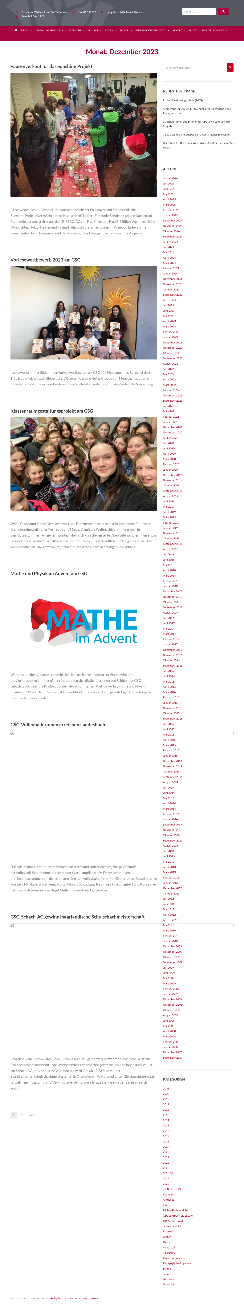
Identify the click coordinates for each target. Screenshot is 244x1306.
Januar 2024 (170, 273)
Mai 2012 (168, 909)
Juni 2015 (169, 729)
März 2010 (169, 930)
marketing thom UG (56, 1298)
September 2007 (172, 1057)
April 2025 (169, 199)
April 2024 (169, 257)
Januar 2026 (170, 178)
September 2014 (172, 776)
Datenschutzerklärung (77, 1298)
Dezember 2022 (172, 342)
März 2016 (169, 692)
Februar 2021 (171, 416)
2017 (166, 1136)
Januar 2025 (170, 215)
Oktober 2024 (171, 231)
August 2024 (170, 241)
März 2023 (169, 326)
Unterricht (74, 30)
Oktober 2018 (171, 538)
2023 (166, 1168)
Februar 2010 (171, 935)
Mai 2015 (168, 734)
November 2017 (172, 596)
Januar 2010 (170, 941)
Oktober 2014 (171, 771)
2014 (166, 1120)
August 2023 (170, 300)
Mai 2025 (168, 194)
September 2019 (172, 490)
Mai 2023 (168, 316)
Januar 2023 (170, 337)
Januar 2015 (170, 755)
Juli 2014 (168, 787)
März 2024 (169, 263)
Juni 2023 (169, 310)
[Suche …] (199, 11)
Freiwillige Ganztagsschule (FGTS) (183, 100)
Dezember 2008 (172, 999)
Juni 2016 (169, 676)
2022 (166, 1162)
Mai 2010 (168, 925)
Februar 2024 (171, 268)
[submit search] (223, 11)
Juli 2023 (168, 305)
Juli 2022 (168, 369)
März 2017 (169, 633)
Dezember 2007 (172, 1052)
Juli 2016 (168, 670)
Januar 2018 (170, 586)
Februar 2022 (171, 390)
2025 (166, 1183)
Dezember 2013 (172, 824)
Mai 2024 (168, 252)
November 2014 (172, 766)
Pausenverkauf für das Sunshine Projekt (51, 66)
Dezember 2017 (172, 591)
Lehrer (124, 30)
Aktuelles (168, 1199)
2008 (166, 1088)
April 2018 (169, 570)
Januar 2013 (170, 882)
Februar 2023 (171, 331)
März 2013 (169, 872)
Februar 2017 (171, 639)
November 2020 (172, 432)
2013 (166, 1115)
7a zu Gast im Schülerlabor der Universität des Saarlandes (197, 134)
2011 (166, 1104)
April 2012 (169, 914)
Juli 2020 (168, 443)
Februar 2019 (171, 522)
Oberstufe (169, 1252)
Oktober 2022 (171, 353)
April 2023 (169, 321)
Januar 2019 (170, 527)
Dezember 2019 (172, 475)
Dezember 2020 (172, 427)
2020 (166, 1152)
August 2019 (170, 496)
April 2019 (169, 511)
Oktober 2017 (171, 602)
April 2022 (169, 379)
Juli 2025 (168, 183)
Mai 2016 (168, 681)
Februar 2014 (171, 814)
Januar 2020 (170, 469)
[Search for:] (194, 67)
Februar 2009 (171, 988)
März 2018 (169, 575)
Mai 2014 (168, 798)
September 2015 (172, 718)
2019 (166, 1146)
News (166, 1242)
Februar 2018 (171, 580)
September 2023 (172, 294)
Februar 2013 (171, 877)
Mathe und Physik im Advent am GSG (48, 573)
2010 (166, 1099)
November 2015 (172, 708)
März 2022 (169, 384)
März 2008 (169, 1036)
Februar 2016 (171, 697)
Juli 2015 (168, 723)
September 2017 (172, 607)
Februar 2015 (171, 750)
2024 (166, 1178)
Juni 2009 (169, 972)
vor (31, 1115)
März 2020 (169, 458)
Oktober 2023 (171, 289)
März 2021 (169, 411)
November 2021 (172, 395)
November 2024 (172, 225)
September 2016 (172, 665)
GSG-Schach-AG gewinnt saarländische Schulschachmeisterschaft (77, 916)
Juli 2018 (168, 554)
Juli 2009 (168, 967)
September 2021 (172, 400)
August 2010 (170, 920)
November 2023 (172, 284)
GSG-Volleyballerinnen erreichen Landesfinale (58, 724)
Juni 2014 (169, 792)
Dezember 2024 (172, 220)
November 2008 (172, 1004)
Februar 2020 (171, 464)
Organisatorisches (48, 30)
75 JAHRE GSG (172, 1189)
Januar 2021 (170, 422)
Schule (25, 30)
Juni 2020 (169, 448)
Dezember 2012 (172, 888)
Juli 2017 (168, 617)
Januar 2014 (170, 819)
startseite (168, 1279)
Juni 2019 (169, 501)
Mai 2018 (168, 564)
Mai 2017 (168, 628)
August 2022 (170, 363)
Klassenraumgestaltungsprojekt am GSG (51, 411)
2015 (166, 1125)
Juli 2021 (168, 406)
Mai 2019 (168, 506)
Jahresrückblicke (213, 30)
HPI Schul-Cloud (173, 1221)
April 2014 (169, 803)
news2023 (169, 1247)
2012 (166, 1109)
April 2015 (169, 739)
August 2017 (170, 612)
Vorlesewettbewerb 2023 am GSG (45, 259)
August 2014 (170, 782)
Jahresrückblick (172, 1226)
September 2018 (172, 543)
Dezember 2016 (172, 649)
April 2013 (169, 867)
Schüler (93, 30)
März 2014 (169, 808)
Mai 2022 (168, 374)
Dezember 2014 (172, 761)
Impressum (94, 1298)
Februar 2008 (171, 1041)
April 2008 (169, 1031)
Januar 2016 (170, 702)
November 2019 (172, 480)
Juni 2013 (169, 856)
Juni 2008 (169, 1020)
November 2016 (172, 655)
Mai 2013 (168, 861)
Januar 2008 (170, 1047)
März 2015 (169, 745)
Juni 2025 (169, 188)
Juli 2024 (168, 247)
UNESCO (193, 30)
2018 (166, 1141)
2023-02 (168, 1173)
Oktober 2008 (171, 1010)
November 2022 (172, 347)
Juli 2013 (168, 851)
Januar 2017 (170, 644)
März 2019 (169, 517)
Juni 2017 (169, 623)
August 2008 (170, 1015)
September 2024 (172, 236)
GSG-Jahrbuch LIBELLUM (178, 1215)
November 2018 (172, 533)
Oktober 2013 (171, 835)
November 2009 (172, 951)
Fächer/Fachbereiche (175, 1210)
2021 (166, 1157)
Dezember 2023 (172, 278)
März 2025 (169, 204)
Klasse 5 (177, 30)
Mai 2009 (168, 978)
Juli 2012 (168, 898)
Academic (169, 1194)
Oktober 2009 (171, 957)
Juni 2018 (169, 559)
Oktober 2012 (171, 893)
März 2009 (169, 983)
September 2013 (172, 840)
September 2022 (172, 358)
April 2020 (169, 453)
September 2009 (172, 962)
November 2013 (172, 829)
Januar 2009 (170, 994)
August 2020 (170, 437)
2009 (166, 1093)
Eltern (109, 30)
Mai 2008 (168, 1025)
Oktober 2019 (171, 485)
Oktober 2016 (171, 660)
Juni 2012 (169, 904)
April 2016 (169, 686)
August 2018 (170, 549)
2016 (166, 1130)
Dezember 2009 (172, 946)
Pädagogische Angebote (151, 30)
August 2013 (170, 845)
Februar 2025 (171, 210)
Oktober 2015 (171, 713)
